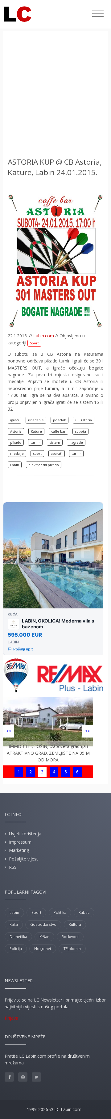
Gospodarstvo (43, 924)
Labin (14, 464)
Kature (36, 431)
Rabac (84, 912)
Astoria (16, 431)
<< (8, 731)
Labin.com (43, 336)
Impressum (20, 842)
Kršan (44, 936)
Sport (34, 343)
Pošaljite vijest (23, 859)
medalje (17, 453)
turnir (35, 442)
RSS (13, 867)
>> (87, 731)
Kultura (75, 924)
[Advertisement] (55, 95)
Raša (14, 924)
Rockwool (70, 936)
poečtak (59, 420)
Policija (16, 948)
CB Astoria (83, 420)
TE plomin (72, 948)
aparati (56, 453)
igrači (14, 420)
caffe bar (58, 431)
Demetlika (18, 936)
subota (80, 431)
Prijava (11, 1018)
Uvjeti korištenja (25, 834)
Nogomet (42, 948)
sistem (54, 442)
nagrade (76, 442)
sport (37, 453)
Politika (60, 912)
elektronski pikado (43, 464)
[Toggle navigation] (98, 13)
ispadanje (36, 420)
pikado (15, 442)
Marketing (19, 850)
